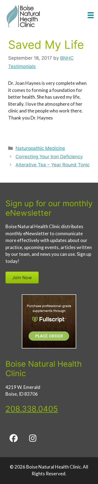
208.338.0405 (31, 409)
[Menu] (90, 15)
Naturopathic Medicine (40, 148)
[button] (13, 438)
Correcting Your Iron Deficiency (49, 156)
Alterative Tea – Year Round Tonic (53, 164)
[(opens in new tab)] (49, 347)
